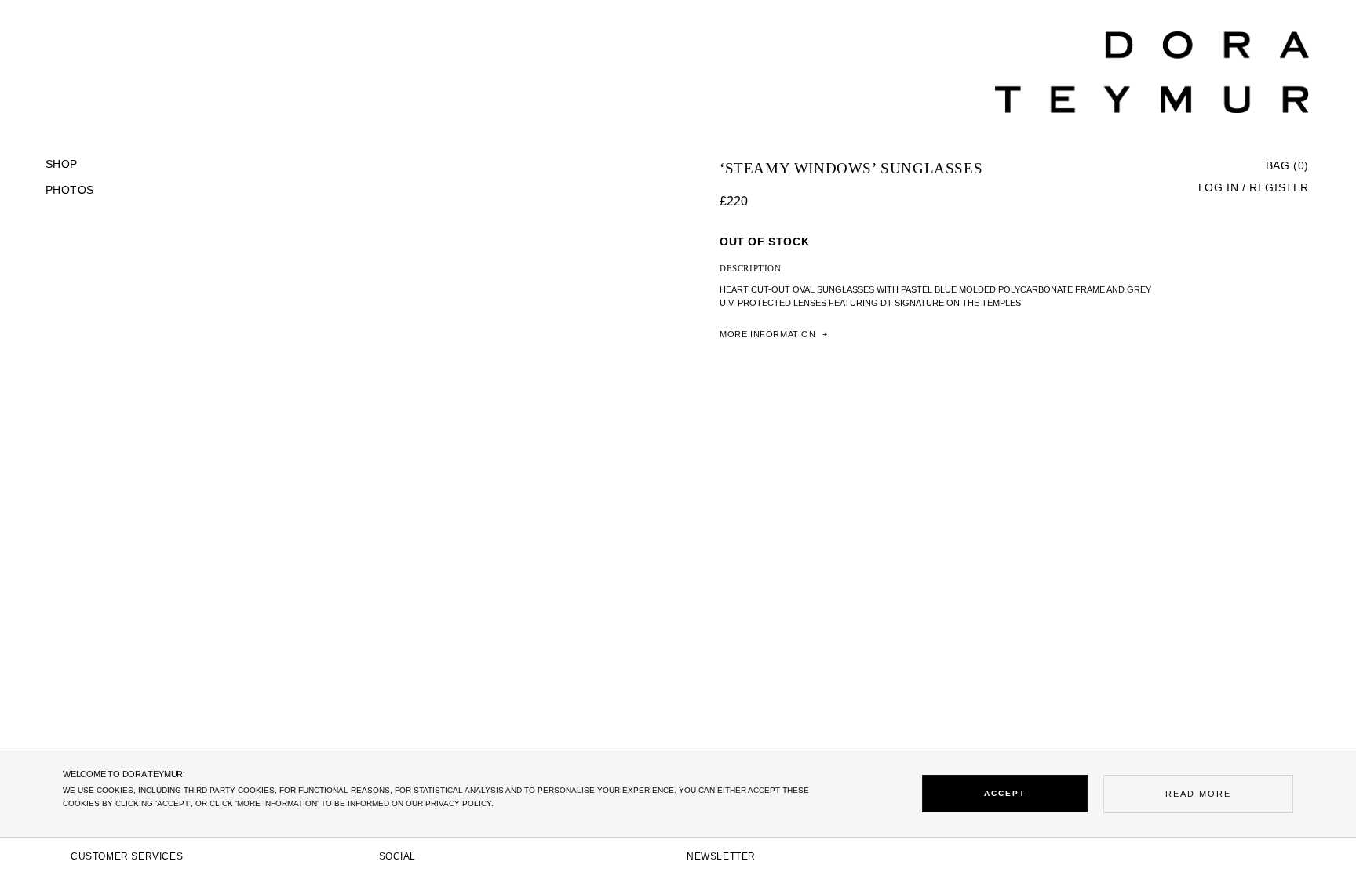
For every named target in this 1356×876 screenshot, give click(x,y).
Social (398, 856)
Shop (62, 164)
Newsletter (721, 856)
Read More (1198, 793)
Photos (69, 190)
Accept (1005, 793)
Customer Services (127, 856)
